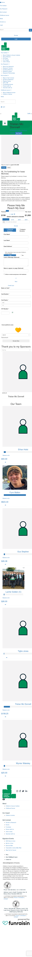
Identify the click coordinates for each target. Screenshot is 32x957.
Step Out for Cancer (11, 850)
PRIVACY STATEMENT (19, 897)
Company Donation (23, 230)
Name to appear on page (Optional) (13, 268)
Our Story (5, 58)
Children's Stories (7, 94)
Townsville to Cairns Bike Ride (13, 848)
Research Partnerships (9, 73)
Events (7, 825)
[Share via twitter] (11, 133)
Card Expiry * (4, 300)
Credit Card (11, 285)
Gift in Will (5, 83)
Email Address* (8, 246)
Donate (3, 167)
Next (16, 281)
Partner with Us (7, 86)
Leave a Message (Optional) (11, 257)
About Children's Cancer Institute (11, 55)
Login (16, 39)
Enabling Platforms (8, 70)
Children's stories (10, 815)
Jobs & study (9, 831)
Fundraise (8, 827)
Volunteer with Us (7, 87)
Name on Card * (5, 288)
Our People (6, 60)
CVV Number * (5, 309)
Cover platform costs (8, 325)
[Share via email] (13, 133)
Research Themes (8, 68)
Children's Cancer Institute (12, 806)
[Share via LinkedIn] (14, 133)
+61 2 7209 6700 (21, 890)
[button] (16, 334)
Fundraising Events (8, 84)
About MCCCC (7, 57)
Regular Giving (7, 81)
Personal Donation (10, 230)
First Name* (7, 234)
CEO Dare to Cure (10, 841)
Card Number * (5, 294)
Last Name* (7, 240)
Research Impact (7, 71)
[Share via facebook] (10, 133)
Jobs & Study (6, 61)
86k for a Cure (9, 843)
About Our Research (8, 66)
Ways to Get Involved (8, 78)
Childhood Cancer (10, 808)
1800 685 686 (11, 890)
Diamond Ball (9, 845)
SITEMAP (6, 899)
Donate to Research (8, 79)
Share (9, 167)
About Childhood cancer (9, 92)
